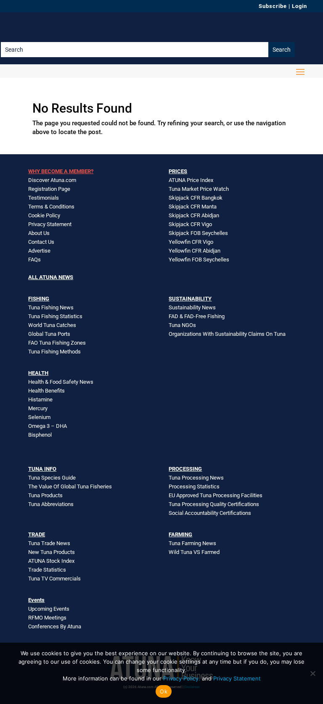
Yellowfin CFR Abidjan (194, 251)
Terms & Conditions (51, 206)
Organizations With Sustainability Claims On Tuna (227, 334)
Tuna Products (45, 495)
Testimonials (43, 198)
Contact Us (41, 242)
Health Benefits (46, 391)
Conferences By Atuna (54, 626)
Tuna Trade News (49, 543)
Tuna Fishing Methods (54, 351)
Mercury (38, 408)
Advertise (39, 251)
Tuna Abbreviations (51, 504)
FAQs (34, 259)
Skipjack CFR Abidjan (194, 215)
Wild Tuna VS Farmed (194, 552)
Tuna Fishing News (51, 307)
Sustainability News (192, 307)
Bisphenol (40, 435)
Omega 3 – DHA (47, 426)
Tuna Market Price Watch (199, 189)
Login (299, 6)
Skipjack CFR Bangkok (195, 198)
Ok (163, 691)
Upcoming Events (48, 609)
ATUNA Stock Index (51, 561)
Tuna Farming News (192, 543)
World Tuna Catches (52, 325)
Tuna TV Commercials (54, 578)
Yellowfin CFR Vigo (191, 242)
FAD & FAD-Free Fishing (197, 316)
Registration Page (49, 189)
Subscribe (273, 6)
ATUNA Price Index (191, 180)
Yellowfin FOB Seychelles (199, 259)
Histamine (40, 399)
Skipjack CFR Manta (193, 206)
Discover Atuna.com (52, 180)
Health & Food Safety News (60, 382)
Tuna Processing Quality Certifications (214, 504)
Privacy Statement (49, 224)
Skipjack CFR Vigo (190, 224)
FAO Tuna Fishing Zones (57, 343)
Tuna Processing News (196, 478)
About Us (39, 233)
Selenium (39, 417)
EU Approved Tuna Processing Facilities (215, 495)
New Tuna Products (51, 552)
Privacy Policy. (181, 678)
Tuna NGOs (182, 325)
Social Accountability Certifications (210, 513)
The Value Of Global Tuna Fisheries (70, 486)
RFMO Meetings (47, 617)
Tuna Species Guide (52, 478)
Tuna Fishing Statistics (55, 316)
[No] (312, 673)
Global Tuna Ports (49, 334)
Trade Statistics (47, 570)
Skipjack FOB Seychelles (198, 233)
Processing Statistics (194, 486)
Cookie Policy (44, 215)
